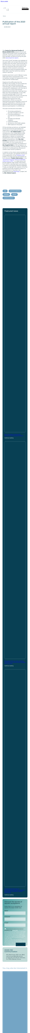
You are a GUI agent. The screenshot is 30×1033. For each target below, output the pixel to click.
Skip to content (4, 1)
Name (6, 910)
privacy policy (15, 930)
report (14, 194)
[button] (25, 9)
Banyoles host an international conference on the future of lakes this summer (14, 662)
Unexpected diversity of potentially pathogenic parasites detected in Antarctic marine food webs (14, 890)
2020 (5, 190)
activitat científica (15, 190)
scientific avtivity (8, 198)
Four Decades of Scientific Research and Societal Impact (13, 435)
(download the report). (12, 58)
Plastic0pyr (16, 171)
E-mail (6, 922)
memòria (6, 194)
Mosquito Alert (20, 155)
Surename (7, 916)
